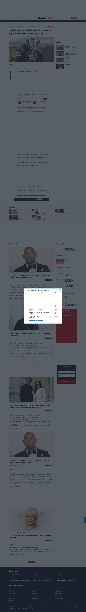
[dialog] (43, 306)
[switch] (55, 306)
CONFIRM (36, 320)
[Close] (60, 290)
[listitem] (43, 303)
